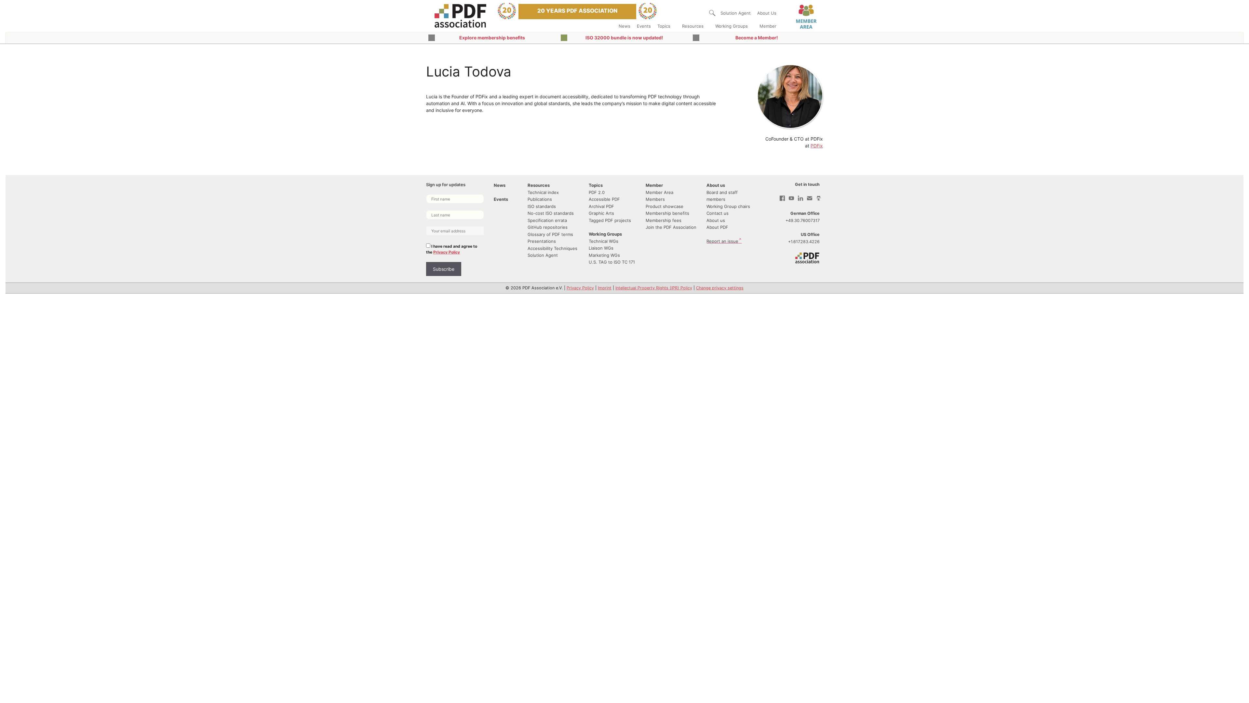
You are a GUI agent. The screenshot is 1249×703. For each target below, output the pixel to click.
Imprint (604, 287)
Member (767, 26)
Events (644, 26)
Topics (663, 26)
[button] (712, 13)
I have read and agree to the (451, 249)
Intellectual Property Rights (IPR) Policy (653, 287)
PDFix (817, 145)
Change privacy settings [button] (720, 287)
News (624, 26)
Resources (693, 26)
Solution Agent (735, 13)
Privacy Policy (446, 252)
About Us (766, 13)
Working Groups (731, 26)
